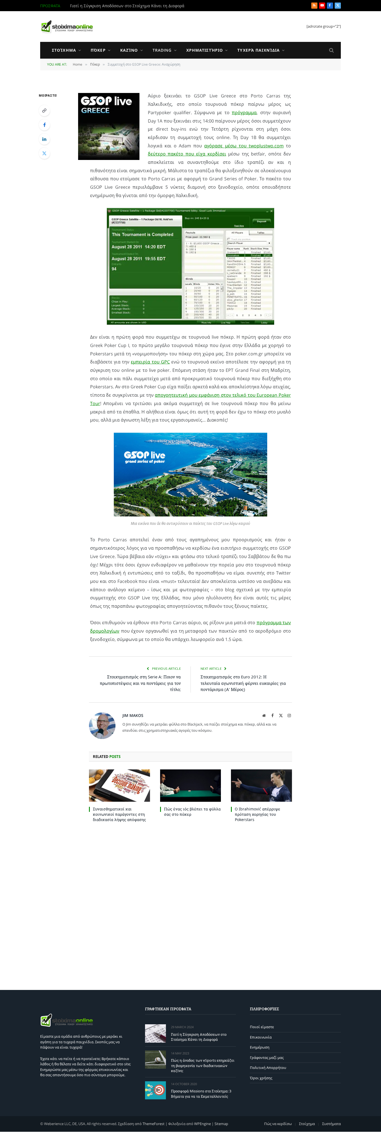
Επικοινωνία (261, 1037)
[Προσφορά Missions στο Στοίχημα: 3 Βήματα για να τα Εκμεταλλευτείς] (155, 1090)
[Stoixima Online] (66, 26)
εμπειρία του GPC (150, 362)
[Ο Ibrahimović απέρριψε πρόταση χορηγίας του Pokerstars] (261, 785)
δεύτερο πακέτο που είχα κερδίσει (187, 154)
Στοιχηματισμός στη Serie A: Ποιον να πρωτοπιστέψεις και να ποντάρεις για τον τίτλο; (140, 683)
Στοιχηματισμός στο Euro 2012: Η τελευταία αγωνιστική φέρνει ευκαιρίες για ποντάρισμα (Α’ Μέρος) (243, 683)
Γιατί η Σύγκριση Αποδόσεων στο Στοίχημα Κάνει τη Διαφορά (198, 1037)
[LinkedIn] (44, 139)
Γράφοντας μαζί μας (267, 1057)
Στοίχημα (64, 50)
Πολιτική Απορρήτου (268, 1067)
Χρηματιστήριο (204, 50)
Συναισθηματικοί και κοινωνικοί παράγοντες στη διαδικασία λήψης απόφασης (119, 814)
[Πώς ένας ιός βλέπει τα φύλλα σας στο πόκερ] (190, 785)
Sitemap (221, 1123)
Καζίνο (129, 50)
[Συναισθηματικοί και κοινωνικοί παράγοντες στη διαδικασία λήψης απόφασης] (119, 785)
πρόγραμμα (244, 112)
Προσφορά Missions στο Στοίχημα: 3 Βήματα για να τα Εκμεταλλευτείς (201, 1093)
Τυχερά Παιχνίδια (258, 50)
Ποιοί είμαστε (262, 1026)
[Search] (331, 50)
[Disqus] (190, 905)
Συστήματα (331, 1123)
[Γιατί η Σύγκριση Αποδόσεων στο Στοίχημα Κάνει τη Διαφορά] (155, 1033)
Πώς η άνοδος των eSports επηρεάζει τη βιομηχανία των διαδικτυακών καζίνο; (133, 5)
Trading (162, 50)
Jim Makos (132, 715)
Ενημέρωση (259, 1047)
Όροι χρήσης (261, 1077)
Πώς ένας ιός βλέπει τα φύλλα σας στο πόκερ (192, 811)
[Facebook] (44, 124)
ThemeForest (154, 1123)
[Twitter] (44, 153)
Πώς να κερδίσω (278, 1123)
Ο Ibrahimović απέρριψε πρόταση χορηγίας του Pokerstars (257, 814)
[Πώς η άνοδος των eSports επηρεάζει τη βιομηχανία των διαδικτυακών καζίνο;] (155, 1060)
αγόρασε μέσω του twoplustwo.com (243, 146)
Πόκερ (98, 50)
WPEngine (202, 1123)
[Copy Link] (44, 110)
